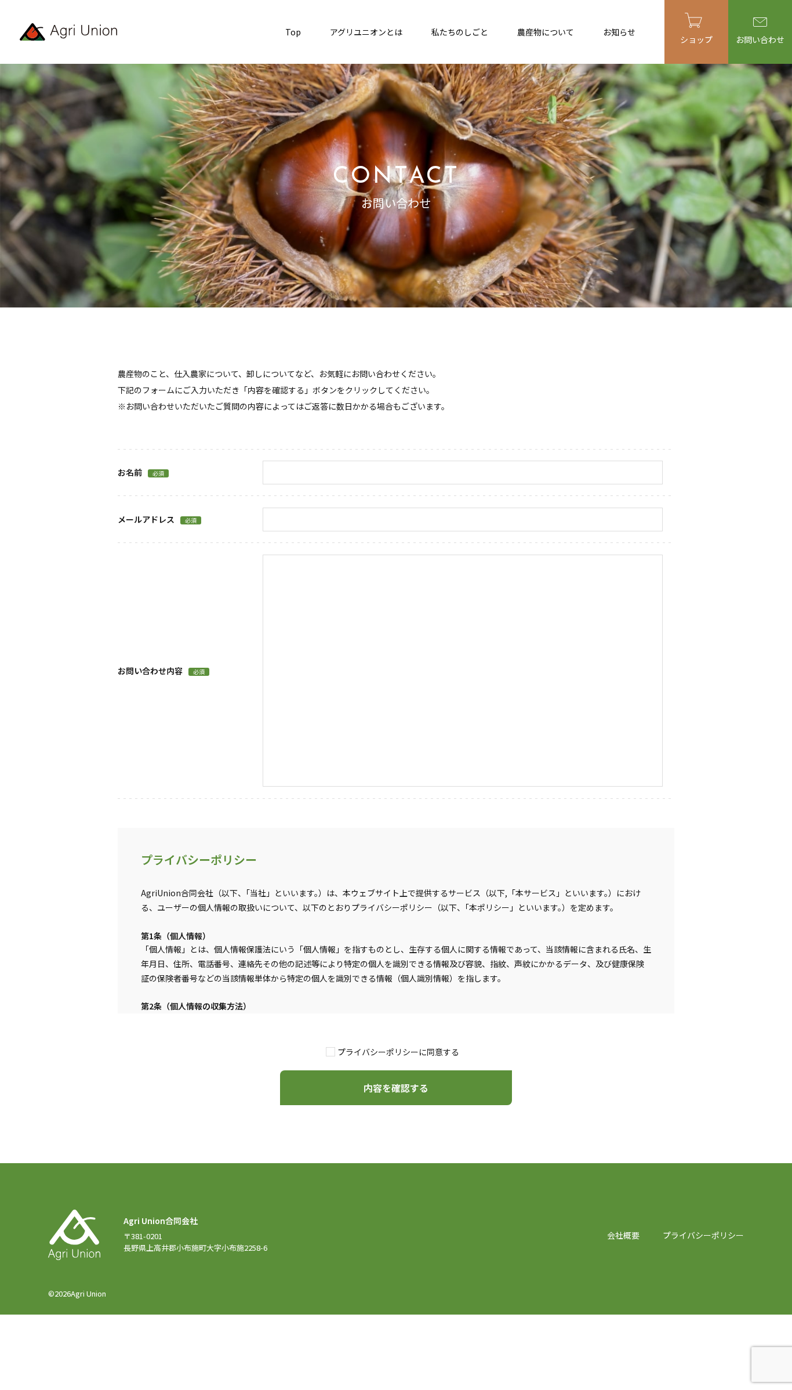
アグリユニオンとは (366, 32)
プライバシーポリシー (703, 1235)
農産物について (545, 32)
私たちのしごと (459, 32)
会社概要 (623, 1235)
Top (293, 32)
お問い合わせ (760, 39)
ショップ (696, 39)
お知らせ (619, 32)
